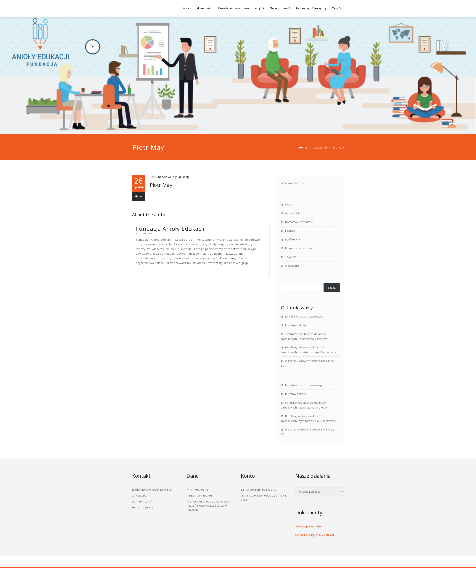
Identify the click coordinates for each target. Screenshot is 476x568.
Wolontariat (292, 265)
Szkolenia (290, 257)
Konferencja (292, 239)
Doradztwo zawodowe (233, 8)
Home (303, 147)
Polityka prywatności (308, 526)
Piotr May (161, 184)
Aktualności (204, 8)
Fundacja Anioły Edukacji (172, 177)
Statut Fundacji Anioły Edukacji (315, 535)
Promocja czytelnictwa (298, 248)
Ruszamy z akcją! (295, 325)
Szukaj (332, 287)
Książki (259, 8)
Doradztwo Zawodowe (299, 222)
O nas (187, 8)
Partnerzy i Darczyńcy (311, 8)
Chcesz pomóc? (280, 8)
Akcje (288, 204)
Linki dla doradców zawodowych (304, 316)
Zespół (336, 8)
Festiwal (290, 230)
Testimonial (319, 147)
